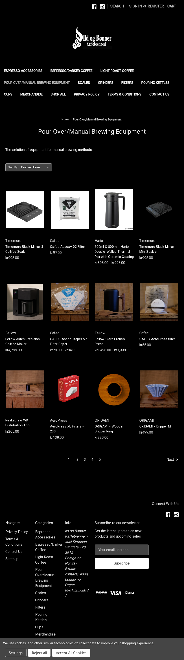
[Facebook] (94, 6)
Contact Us (159, 94)
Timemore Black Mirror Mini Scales (156, 249)
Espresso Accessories (23, 71)
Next (170, 459)
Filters (127, 83)
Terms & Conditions (124, 94)
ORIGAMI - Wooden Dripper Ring (109, 429)
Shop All (58, 94)
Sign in (135, 6)
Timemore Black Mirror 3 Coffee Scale (24, 249)
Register (156, 6)
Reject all (39, 652)
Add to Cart (25, 218)
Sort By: (13, 167)
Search (117, 6)
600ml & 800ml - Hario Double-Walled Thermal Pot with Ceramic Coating (114, 252)
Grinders (105, 83)
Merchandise (31, 94)
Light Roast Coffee (117, 71)
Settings (16, 652)
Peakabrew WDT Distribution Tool (17, 422)
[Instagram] (102, 6)
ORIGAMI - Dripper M (155, 426)
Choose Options (114, 218)
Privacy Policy (87, 94)
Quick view (24, 200)
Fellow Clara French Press (110, 341)
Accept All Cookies (71, 652)
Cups (8, 94)
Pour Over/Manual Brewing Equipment (37, 83)
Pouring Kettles (155, 83)
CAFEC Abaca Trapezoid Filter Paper (68, 341)
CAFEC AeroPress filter (157, 339)
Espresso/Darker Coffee (71, 71)
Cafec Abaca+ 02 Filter (67, 247)
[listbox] (36, 167)
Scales (84, 83)
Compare (23, 209)
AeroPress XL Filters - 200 (67, 429)
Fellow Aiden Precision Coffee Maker (22, 341)
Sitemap (11, 559)
